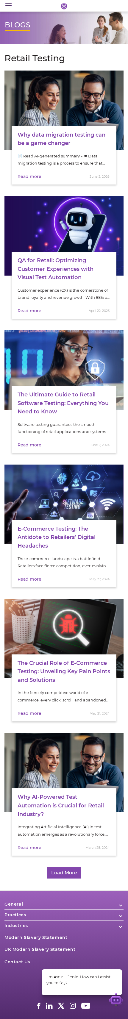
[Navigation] (8, 5)
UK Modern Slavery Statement (39, 949)
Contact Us (17, 962)
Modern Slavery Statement (35, 937)
